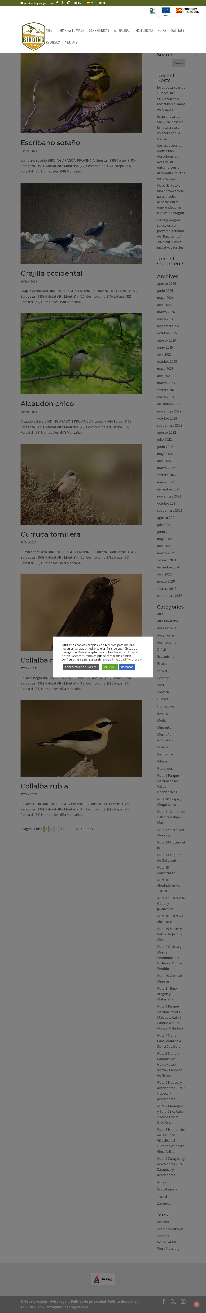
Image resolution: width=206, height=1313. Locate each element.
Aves (49, 31)
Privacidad (119, 659)
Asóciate (71, 43)
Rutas (162, 31)
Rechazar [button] (127, 667)
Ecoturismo (144, 31)
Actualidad (122, 31)
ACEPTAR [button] (109, 667)
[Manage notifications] (196, 1304)
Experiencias (99, 31)
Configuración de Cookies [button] (81, 667)
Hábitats (177, 31)
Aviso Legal (134, 659)
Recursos (53, 43)
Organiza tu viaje (71, 31)
